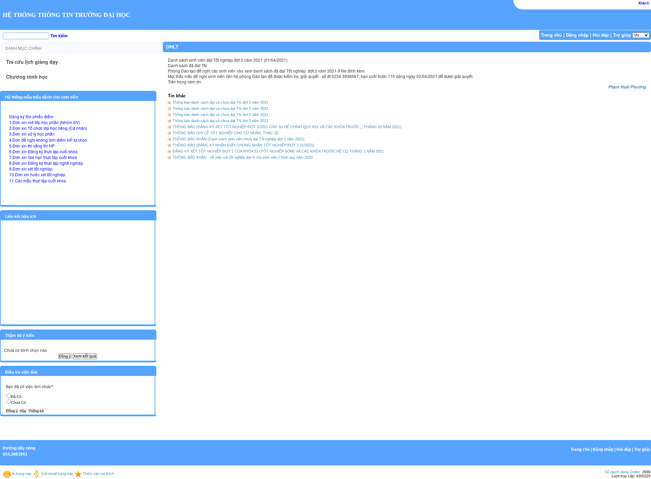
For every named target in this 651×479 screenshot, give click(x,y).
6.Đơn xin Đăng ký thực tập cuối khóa (43, 151)
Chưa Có (18, 402)
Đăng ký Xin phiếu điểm (31, 116)
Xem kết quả (84, 356)
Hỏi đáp (601, 35)
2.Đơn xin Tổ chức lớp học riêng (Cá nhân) (48, 128)
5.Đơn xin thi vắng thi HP (32, 145)
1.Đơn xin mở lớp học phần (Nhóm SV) (44, 122)
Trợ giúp (622, 35)
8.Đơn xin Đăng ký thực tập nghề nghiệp (46, 163)
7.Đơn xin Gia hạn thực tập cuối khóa (43, 157)
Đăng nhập (577, 35)
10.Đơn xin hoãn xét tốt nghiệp (37, 174)
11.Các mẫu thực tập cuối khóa (37, 180)
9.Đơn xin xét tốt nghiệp (31, 169)
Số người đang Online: (623, 472)
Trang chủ (551, 35)
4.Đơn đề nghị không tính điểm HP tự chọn (48, 140)
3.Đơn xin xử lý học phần (32, 134)
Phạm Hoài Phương (627, 87)
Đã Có (16, 397)
